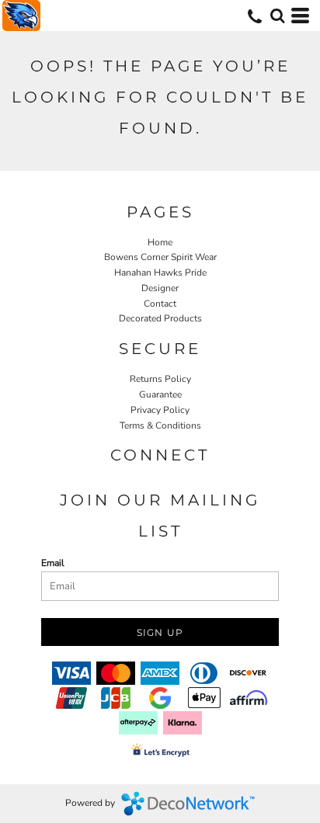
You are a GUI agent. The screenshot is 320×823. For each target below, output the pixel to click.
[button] (277, 15)
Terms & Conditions (160, 425)
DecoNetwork (188, 803)
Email (52, 563)
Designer (160, 288)
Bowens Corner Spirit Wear (160, 257)
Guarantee (160, 394)
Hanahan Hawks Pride (160, 272)
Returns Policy (160, 379)
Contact (160, 303)
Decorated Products (160, 318)
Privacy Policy (160, 410)
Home (160, 242)
